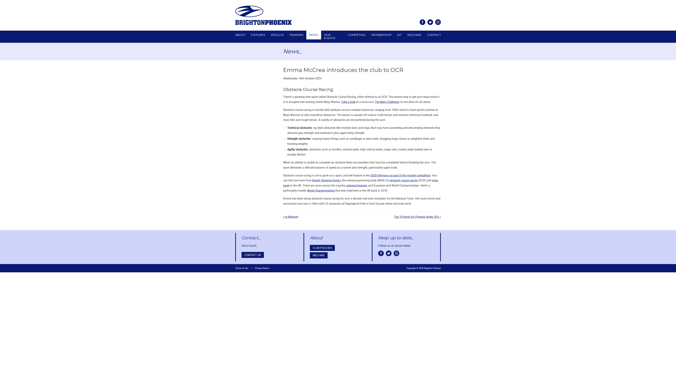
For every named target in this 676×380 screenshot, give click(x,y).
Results (277, 35)
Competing (357, 35)
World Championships (321, 190)
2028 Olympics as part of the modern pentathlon (400, 175)
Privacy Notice (262, 268)
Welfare (414, 35)
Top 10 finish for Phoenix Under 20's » (417, 217)
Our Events (329, 37)
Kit (399, 35)
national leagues (356, 185)
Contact (434, 35)
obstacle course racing (404, 180)
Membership (381, 35)
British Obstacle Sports (326, 180)
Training (296, 35)
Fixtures (258, 35)
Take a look (348, 102)
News (313, 35)
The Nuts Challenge (387, 102)
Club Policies (322, 248)
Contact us (252, 255)
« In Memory (290, 217)
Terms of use (241, 268)
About (240, 35)
